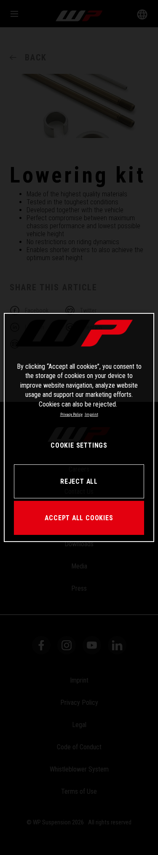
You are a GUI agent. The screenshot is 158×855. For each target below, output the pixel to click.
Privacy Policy (71, 414)
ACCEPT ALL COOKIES (79, 518)
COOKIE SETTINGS (79, 445)
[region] (79, 427)
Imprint (91, 414)
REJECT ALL (79, 481)
